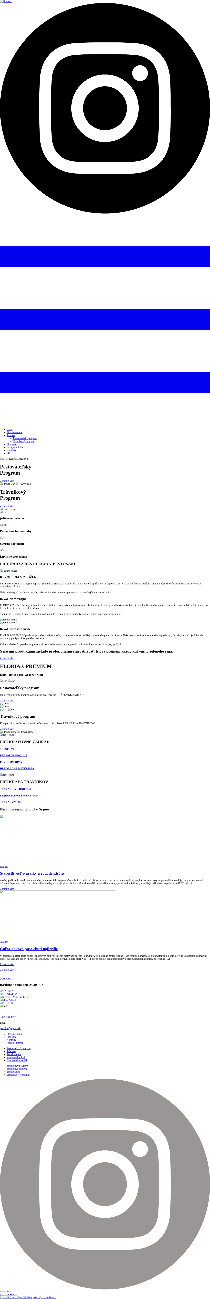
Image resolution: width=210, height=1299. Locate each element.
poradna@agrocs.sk (10, 1028)
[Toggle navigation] (105, 423)
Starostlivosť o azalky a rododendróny (32, 873)
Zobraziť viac (7, 480)
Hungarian (33, 1297)
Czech (13, 1297)
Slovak (13, 1294)
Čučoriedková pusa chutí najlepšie (29, 949)
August (4, 866)
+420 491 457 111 (9, 1017)
